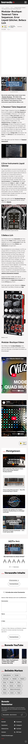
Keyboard (7, 7)
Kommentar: (4, 601)
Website (9, 202)
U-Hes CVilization (16, 346)
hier (23, 287)
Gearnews (19, 26)
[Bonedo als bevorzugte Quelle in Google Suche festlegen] (12, 26)
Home (3, 7)
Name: (3, 614)
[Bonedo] (8, 2)
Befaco (23, 285)
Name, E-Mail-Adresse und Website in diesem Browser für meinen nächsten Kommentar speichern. (13, 630)
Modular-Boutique (7, 97)
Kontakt (3, 721)
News (12, 7)
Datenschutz (4, 728)
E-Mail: (3, 621)
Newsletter (10, 714)
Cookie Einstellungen (7, 735)
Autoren (3, 732)
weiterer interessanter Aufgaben (10, 273)
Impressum (4, 725)
